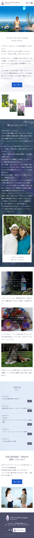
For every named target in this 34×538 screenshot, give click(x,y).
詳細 (29, 401)
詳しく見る (17, 85)
